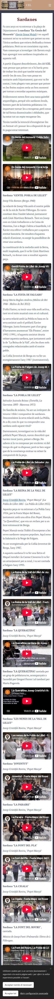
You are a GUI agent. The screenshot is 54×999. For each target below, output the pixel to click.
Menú (50, 5)
